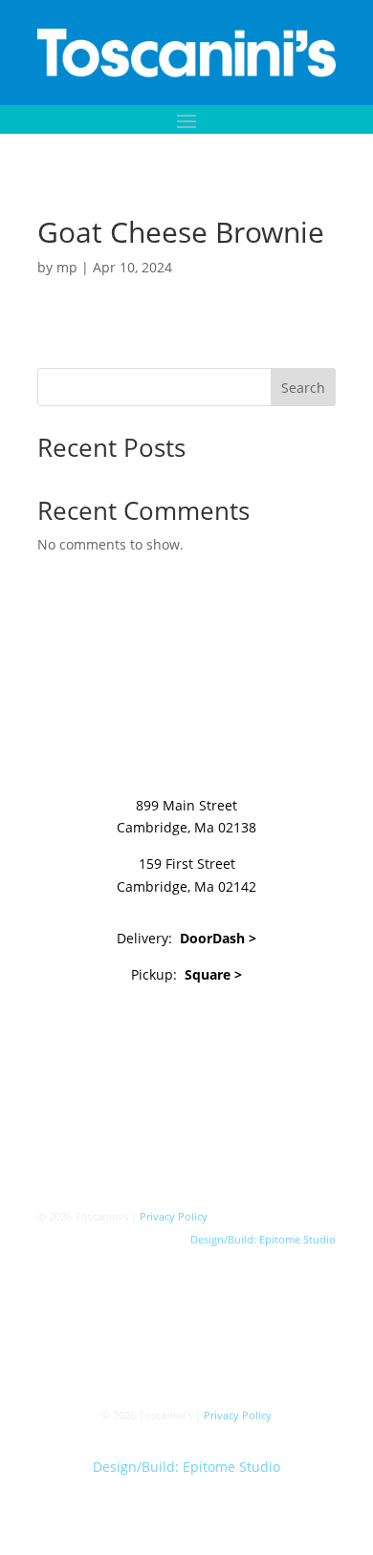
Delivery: (186, 938)
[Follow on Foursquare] (244, 1029)
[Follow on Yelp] (205, 1029)
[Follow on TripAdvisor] (282, 1029)
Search (303, 387)
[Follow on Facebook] (91, 1029)
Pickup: (186, 974)
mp (66, 267)
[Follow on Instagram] (167, 1029)
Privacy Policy (174, 1216)
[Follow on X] (129, 1029)
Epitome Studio (297, 1239)
